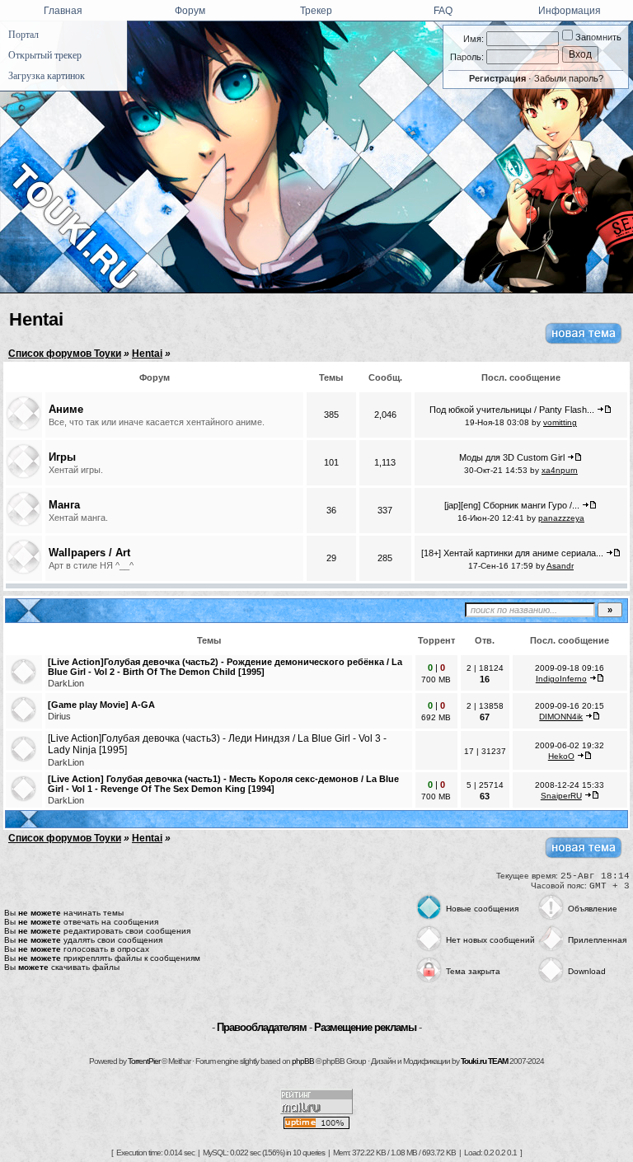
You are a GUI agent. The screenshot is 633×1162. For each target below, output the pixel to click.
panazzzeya (561, 517)
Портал (23, 34)
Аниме (66, 409)
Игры (62, 457)
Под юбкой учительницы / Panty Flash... (511, 410)
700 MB (436, 679)
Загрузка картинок (46, 76)
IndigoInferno (561, 678)
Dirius (59, 716)
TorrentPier (144, 1061)
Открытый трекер (45, 55)
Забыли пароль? (568, 78)
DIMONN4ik (561, 716)
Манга (64, 505)
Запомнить (597, 37)
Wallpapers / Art (89, 552)
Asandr (560, 565)
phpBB (303, 1061)
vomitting (560, 422)
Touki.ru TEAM (484, 1061)
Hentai (36, 319)
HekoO (561, 756)
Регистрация (497, 78)
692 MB (436, 717)
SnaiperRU (561, 795)
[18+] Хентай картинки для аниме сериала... (512, 553)
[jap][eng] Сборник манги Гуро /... (511, 505)
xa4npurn (560, 470)
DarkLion (66, 683)
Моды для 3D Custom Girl (512, 457)
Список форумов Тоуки (64, 353)
